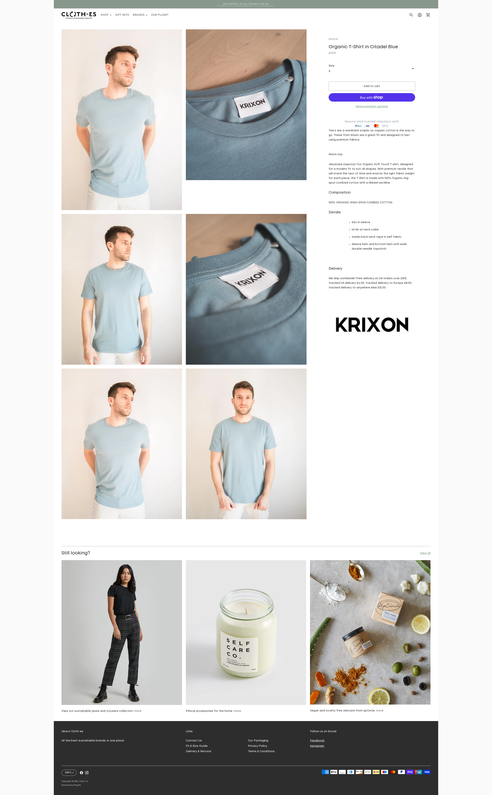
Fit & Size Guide (197, 746)
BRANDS (139, 15)
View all (425, 553)
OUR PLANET (160, 15)
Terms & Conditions (261, 751)
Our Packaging (258, 741)
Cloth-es (83, 781)
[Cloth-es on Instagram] (87, 773)
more (137, 711)
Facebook (317, 741)
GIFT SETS (122, 15)
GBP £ (68, 773)
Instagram (317, 746)
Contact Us (194, 741)
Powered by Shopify (71, 785)
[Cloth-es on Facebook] (81, 773)
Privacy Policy (257, 746)
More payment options (372, 106)
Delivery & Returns (198, 751)
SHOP (105, 15)
